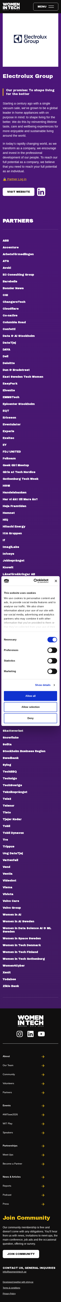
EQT (6, 410)
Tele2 (7, 798)
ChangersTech (14, 301)
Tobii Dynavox (13, 832)
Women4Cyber (14, 965)
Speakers (8, 1132)
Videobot (9, 880)
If (4, 540)
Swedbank (11, 758)
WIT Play (7, 1123)
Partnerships (10, 1145)
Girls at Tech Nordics (19, 472)
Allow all (30, 695)
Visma (7, 887)
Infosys (8, 553)
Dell (5, 356)
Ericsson (9, 417)
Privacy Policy (9, 1293)
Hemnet (9, 512)
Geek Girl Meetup (16, 465)
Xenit (7, 972)
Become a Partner (12, 1163)
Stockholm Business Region (24, 751)
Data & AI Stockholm (19, 335)
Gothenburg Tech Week (20, 478)
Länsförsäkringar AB (19, 574)
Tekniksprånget (15, 792)
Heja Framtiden (14, 506)
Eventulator (12, 424)
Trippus (8, 846)
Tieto (7, 812)
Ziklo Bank (11, 986)
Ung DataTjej (13, 853)
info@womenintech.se (14, 1271)
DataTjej (9, 342)
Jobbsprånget (13, 560)
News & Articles (12, 1176)
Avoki (7, 267)
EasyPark (10, 383)
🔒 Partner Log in (14, 179)
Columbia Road (14, 322)
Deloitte (9, 363)
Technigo (10, 778)
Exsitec (8, 438)
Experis (8, 431)
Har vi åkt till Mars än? (20, 499)
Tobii (6, 826)
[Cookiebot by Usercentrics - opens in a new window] (35, 581)
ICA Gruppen (12, 533)
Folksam (9, 458)
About (6, 1056)
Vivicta (8, 894)
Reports (7, 1185)
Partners (7, 1092)
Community (9, 1074)
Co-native (10, 315)
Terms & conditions (11, 1288)
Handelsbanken (14, 492)
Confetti (9, 329)
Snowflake (11, 737)
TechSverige (12, 785)
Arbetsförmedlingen (18, 254)
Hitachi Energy (14, 526)
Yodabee (9, 979)
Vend (6, 866)
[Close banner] (56, 581)
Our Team (8, 1065)
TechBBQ (10, 771)
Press (6, 1203)
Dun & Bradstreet (16, 369)
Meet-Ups (8, 1154)
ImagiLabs (11, 546)
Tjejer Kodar (12, 819)
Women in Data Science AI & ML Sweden (27, 930)
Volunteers (8, 1083)
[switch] (52, 650)
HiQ (5, 519)
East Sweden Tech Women (23, 376)
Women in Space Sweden (22, 938)
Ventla (8, 873)
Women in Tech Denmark (22, 945)
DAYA (6, 349)
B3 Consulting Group (18, 274)
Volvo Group (12, 907)
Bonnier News (13, 288)
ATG (6, 261)
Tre (5, 839)
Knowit (8, 567)
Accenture (11, 247)
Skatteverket (13, 730)
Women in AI (12, 914)
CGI (5, 295)
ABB (6, 240)
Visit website (18, 191)
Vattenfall (10, 860)
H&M (6, 485)
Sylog (7, 764)
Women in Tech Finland (20, 952)
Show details (42, 685)
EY (5, 444)
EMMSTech (11, 397)
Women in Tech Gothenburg (24, 958)
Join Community (21, 1253)
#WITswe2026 (10, 1114)
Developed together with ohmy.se (18, 1282)
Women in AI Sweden (18, 921)
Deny (30, 718)
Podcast (7, 1194)
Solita (7, 744)
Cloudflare (11, 308)
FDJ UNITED (12, 451)
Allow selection (31, 706)
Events (7, 1105)
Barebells (10, 281)
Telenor (8, 805)
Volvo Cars (11, 900)
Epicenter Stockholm (19, 404)
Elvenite (9, 390)
